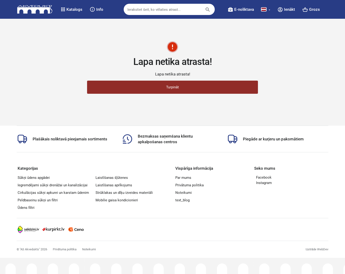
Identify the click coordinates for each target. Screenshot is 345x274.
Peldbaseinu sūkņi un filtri (38, 200)
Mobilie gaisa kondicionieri (117, 200)
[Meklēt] (211, 11)
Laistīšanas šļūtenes (112, 178)
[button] (71, 9)
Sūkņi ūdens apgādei (34, 178)
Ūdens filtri (26, 208)
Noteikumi (183, 193)
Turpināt (172, 87)
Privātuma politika (189, 185)
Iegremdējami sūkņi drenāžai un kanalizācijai (53, 185)
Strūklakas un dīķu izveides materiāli (124, 193)
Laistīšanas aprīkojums (114, 185)
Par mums (183, 178)
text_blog (182, 200)
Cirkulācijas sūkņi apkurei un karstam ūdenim (53, 193)
